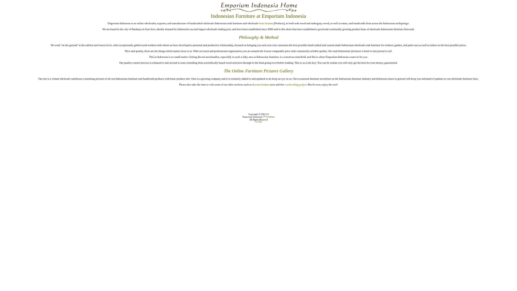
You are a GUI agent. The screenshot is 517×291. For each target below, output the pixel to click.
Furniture (270, 116)
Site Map (258, 122)
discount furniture (260, 84)
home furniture (266, 23)
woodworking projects (296, 84)
